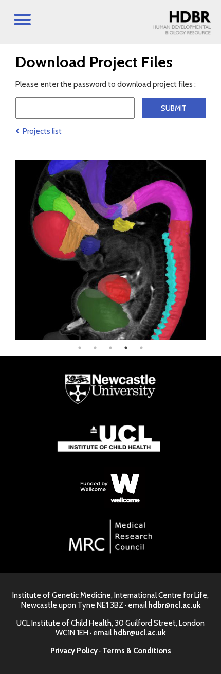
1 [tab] (80, 348)
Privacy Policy (74, 650)
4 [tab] (126, 348)
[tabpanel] (110, 250)
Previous (8, 250)
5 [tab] (141, 348)
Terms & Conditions (136, 650)
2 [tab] (95, 348)
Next (213, 250)
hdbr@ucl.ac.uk (139, 632)
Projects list (41, 131)
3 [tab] (110, 348)
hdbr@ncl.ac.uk (174, 605)
